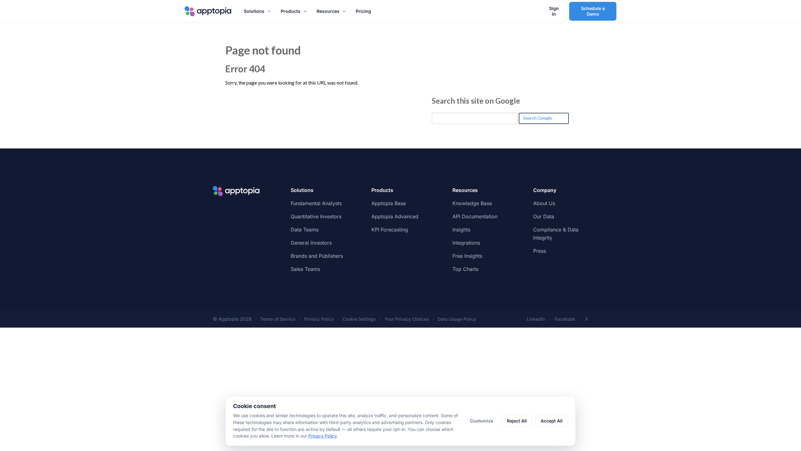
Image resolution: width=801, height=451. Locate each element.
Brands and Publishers (317, 256)
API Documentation (474, 216)
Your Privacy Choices (407, 319)
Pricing (363, 11)
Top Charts (465, 269)
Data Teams (305, 229)
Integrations (466, 243)
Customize (481, 420)
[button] (257, 11)
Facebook (565, 319)
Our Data (543, 216)
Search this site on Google (476, 100)
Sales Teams (305, 269)
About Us (544, 203)
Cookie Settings (359, 319)
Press (539, 251)
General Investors (311, 243)
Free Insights (467, 256)
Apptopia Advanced (394, 216)
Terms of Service (277, 319)
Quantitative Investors (316, 216)
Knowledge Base (472, 203)
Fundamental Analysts (316, 203)
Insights (461, 229)
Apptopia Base (388, 203)
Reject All (517, 420)
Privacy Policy (319, 319)
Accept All (552, 420)
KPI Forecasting (389, 229)
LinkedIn (536, 319)
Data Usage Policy (457, 319)
